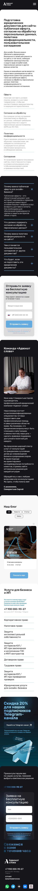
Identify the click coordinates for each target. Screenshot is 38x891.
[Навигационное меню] (34, 4)
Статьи (26, 512)
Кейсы (19, 516)
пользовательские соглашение (18, 331)
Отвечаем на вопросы (14, 562)
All (9, 512)
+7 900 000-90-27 (15, 609)
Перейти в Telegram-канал (17, 725)
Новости (17, 512)
